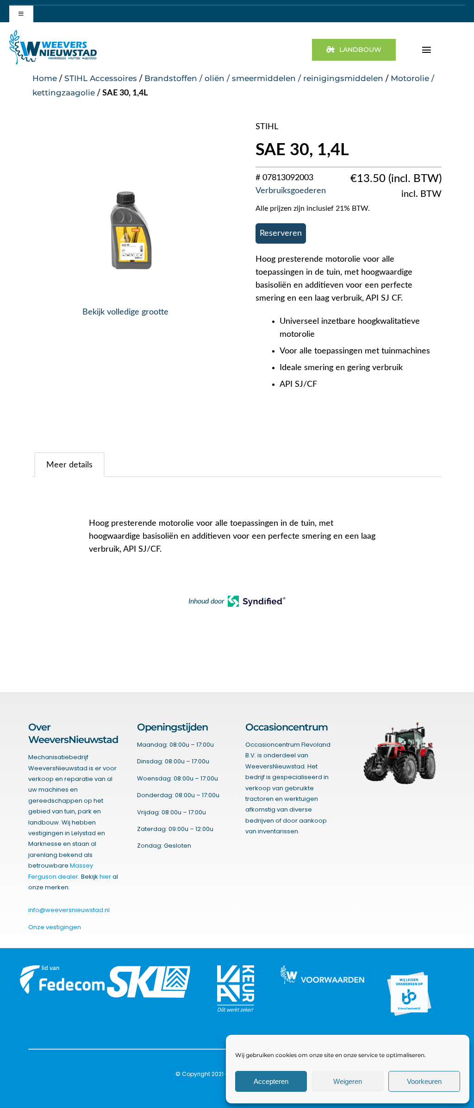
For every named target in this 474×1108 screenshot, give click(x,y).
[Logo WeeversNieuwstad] (53, 33)
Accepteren (271, 1081)
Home (44, 78)
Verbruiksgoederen (291, 191)
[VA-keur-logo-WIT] (235, 969)
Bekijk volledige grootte (125, 312)
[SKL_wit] (149, 969)
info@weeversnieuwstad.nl (69, 910)
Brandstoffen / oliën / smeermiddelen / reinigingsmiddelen (263, 78)
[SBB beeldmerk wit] (409, 969)
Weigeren (347, 1081)
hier (105, 876)
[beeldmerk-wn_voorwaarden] (323, 969)
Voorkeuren (424, 1081)
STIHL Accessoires (100, 78)
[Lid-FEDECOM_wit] (62, 969)
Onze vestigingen (54, 927)
